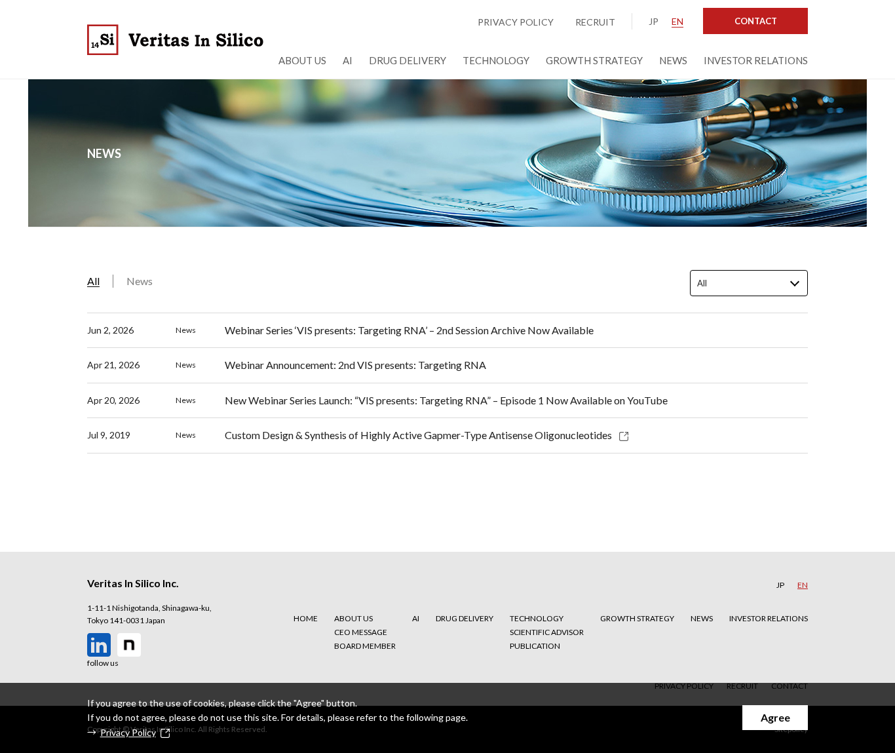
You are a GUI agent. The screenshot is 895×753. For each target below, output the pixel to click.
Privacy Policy (128, 732)
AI (415, 618)
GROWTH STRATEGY (637, 618)
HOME (306, 618)
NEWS (702, 618)
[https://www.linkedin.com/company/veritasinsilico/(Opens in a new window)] (99, 645)
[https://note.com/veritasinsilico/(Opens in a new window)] (129, 645)
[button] (365, 618)
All (93, 281)
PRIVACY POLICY (516, 22)
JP (653, 21)
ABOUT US (353, 618)
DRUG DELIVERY (464, 618)
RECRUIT (595, 22)
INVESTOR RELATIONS (768, 618)
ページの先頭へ (851, 591)
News (139, 281)
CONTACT (755, 21)
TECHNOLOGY (536, 618)
